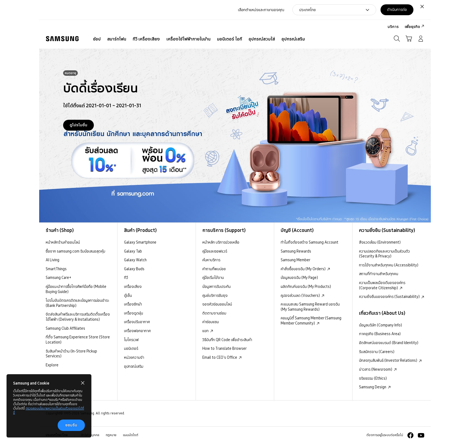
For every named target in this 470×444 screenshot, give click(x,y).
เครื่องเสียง (133, 286)
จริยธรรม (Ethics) (373, 378)
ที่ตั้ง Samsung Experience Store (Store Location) (78, 340)
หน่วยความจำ (134, 357)
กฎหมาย (111, 435)
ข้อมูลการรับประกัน (216, 286)
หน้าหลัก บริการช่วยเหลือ (220, 242)
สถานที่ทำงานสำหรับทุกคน (378, 273)
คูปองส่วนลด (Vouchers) (301, 295)
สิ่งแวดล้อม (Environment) (380, 242)
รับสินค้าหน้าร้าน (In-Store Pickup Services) (71, 354)
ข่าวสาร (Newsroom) (376, 369)
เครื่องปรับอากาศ (137, 321)
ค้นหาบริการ (211, 259)
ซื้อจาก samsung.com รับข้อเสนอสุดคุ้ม (75, 251)
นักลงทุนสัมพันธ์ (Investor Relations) (388, 360)
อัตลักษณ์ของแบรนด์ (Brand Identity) (388, 342)
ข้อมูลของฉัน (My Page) (299, 277)
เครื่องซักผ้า (133, 304)
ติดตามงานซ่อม (214, 313)
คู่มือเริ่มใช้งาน (213, 277)
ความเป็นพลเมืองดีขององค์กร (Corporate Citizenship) (382, 285)
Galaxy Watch (135, 259)
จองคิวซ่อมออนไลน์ (217, 304)
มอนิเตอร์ (131, 348)
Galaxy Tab (133, 251)
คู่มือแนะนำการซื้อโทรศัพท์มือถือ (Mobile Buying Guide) (76, 289)
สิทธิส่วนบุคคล (90, 435)
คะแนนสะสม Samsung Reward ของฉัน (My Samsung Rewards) (310, 307)
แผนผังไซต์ (130, 435)
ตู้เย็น (128, 295)
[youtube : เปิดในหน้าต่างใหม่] (421, 435)
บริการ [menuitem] (393, 26)
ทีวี (126, 277)
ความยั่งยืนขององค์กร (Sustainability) (389, 296)
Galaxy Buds (134, 268)
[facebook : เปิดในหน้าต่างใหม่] (410, 435)
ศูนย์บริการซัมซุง (215, 295)
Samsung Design (373, 387)
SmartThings (56, 268)
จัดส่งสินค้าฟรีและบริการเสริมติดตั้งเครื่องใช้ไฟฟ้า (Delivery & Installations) (78, 317)
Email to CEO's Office (220, 357)
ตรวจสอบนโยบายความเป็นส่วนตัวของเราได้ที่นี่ (48, 410)
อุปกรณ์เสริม (133, 366)
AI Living (52, 259)
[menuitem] (97, 39)
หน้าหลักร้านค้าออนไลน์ (63, 242)
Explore (52, 365)
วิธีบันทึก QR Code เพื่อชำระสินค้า (227, 339)
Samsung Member (295, 259)
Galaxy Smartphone (140, 242)
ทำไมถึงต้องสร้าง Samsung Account (309, 242)
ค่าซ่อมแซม (210, 321)
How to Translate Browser (224, 348)
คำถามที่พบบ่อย (214, 268)
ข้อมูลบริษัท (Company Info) (380, 325)
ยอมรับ (71, 425)
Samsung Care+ (58, 277)
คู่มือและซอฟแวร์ (214, 251)
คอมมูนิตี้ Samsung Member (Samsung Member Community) (311, 321)
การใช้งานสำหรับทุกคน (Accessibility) (388, 265)
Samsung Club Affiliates (65, 328)
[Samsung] (62, 39)
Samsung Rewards (296, 251)
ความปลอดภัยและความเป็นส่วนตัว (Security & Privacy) (384, 254)
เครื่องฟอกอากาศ (137, 330)
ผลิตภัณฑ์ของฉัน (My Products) (306, 286)
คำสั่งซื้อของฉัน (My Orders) (303, 268)
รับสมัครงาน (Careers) (376, 351)
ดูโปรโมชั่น (78, 124)
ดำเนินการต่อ (397, 9)
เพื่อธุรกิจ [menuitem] (412, 26)
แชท (205, 330)
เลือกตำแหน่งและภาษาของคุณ (261, 9)
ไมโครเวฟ (131, 339)
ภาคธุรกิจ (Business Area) (380, 333)
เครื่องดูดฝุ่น (133, 313)
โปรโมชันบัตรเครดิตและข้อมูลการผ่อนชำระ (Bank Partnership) (77, 303)
